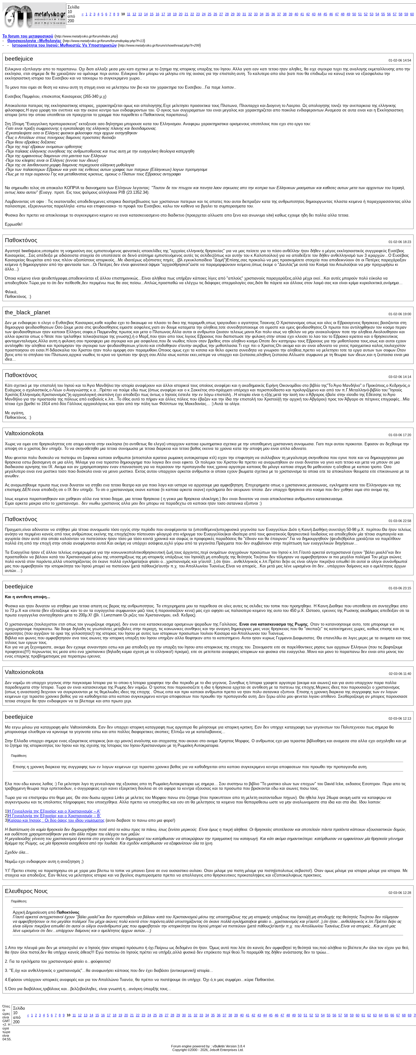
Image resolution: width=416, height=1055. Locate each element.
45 (325, 14)
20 (180, 14)
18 (169, 14)
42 (308, 14)
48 (342, 14)
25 (209, 14)
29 (232, 14)
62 (369, 1015)
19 (175, 14)
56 (389, 14)
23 (198, 14)
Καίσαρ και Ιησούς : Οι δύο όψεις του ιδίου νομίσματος (56, 820)
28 (227, 14)
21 (186, 14)
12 (134, 14)
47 (337, 14)
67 (398, 1015)
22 (192, 14)
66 (392, 1015)
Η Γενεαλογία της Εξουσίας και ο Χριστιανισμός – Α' (54, 811)
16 (157, 14)
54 (377, 14)
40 (296, 14)
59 (406, 14)
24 (204, 14)
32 (250, 14)
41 (302, 14)
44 (319, 14)
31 (244, 14)
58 (400, 14)
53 (371, 14)
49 (348, 14)
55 (383, 14)
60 (412, 14)
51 (360, 14)
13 (140, 14)
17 (163, 14)
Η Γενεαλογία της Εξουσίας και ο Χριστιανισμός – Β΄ (54, 815)
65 (386, 1015)
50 (354, 14)
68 (404, 1015)
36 (273, 14)
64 (381, 1015)
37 (279, 14)
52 (366, 14)
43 (314, 14)
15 (151, 14)
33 (256, 14)
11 (128, 14)
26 (215, 14)
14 (146, 14)
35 (267, 14)
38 (285, 14)
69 (409, 1015)
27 (221, 14)
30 (238, 14)
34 (261, 14)
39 (290, 14)
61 (363, 1015)
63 (375, 1015)
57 (395, 14)
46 (331, 14)
